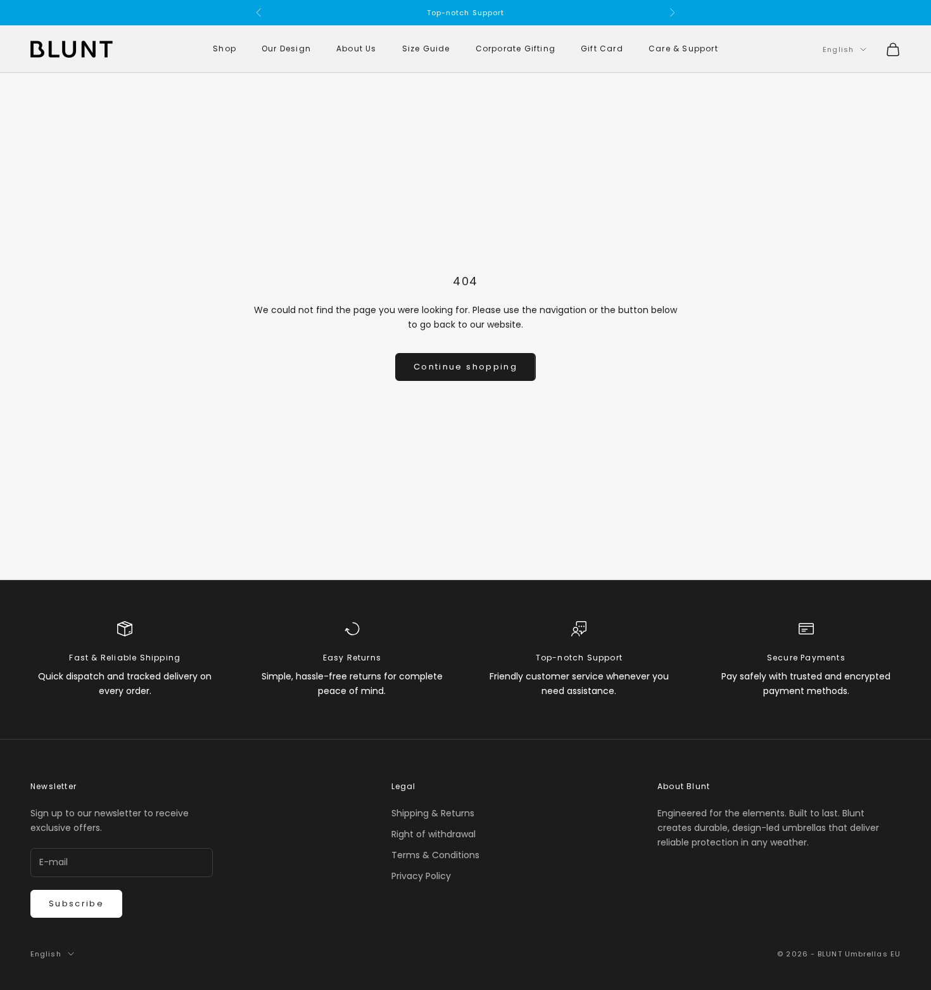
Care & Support (683, 49)
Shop (224, 49)
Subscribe (76, 903)
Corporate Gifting (515, 49)
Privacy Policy (421, 876)
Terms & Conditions (435, 855)
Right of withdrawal (433, 834)
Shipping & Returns (432, 813)
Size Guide (426, 49)
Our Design (286, 49)
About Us (356, 49)
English (838, 49)
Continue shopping (465, 367)
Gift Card (602, 49)
